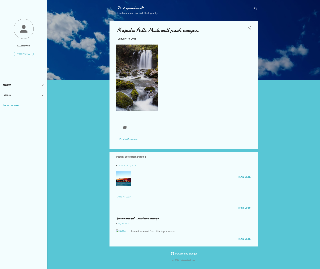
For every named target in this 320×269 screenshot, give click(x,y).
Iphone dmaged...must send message (137, 218)
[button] (249, 28)
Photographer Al (131, 8)
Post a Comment (129, 139)
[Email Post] (125, 128)
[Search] (256, 9)
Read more (244, 176)
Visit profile (23, 54)
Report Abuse (11, 105)
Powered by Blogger (185, 253)
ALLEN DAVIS (23, 45)
